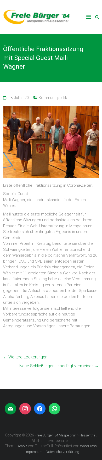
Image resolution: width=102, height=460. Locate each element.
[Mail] (10, 408)
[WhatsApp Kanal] (54, 408)
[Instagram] (25, 408)
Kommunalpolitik (53, 98)
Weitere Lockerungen (25, 356)
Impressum (33, 452)
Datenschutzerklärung (62, 452)
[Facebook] (39, 408)
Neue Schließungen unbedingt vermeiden (59, 365)
